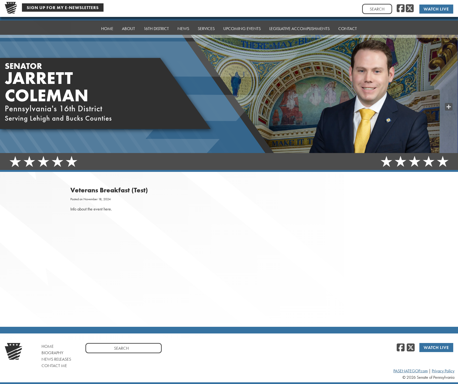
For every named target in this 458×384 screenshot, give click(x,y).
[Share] (448, 107)
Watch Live (436, 9)
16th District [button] (156, 28)
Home (107, 28)
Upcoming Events (242, 28)
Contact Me (54, 365)
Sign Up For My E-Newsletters (63, 7)
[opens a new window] (448, 97)
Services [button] (206, 28)
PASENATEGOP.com (410, 371)
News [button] (183, 28)
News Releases (56, 359)
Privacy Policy (443, 371)
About (128, 28)
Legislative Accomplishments (299, 28)
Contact (347, 28)
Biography (52, 352)
